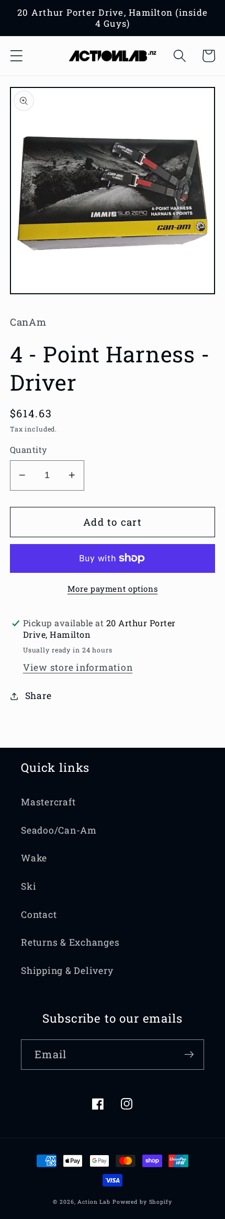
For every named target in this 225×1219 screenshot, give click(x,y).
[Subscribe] (189, 1054)
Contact (39, 914)
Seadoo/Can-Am (59, 830)
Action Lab (93, 1201)
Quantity (28, 449)
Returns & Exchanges (70, 942)
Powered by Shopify (142, 1201)
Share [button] (38, 696)
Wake (34, 858)
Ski (28, 886)
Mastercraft (48, 802)
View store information (78, 667)
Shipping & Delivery (67, 971)
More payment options (113, 588)
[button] (16, 55)
